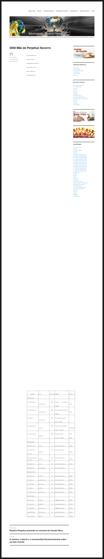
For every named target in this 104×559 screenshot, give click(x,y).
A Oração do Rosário (48, 11)
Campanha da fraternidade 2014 (80, 165)
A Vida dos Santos (77, 86)
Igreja (75, 91)
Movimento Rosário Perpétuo (80, 187)
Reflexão (76, 103)
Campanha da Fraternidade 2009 (80, 159)
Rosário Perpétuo (13, 57)
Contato (75, 75)
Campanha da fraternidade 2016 (80, 168)
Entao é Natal (77, 172)
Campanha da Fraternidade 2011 (80, 162)
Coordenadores (74, 11)
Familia (75, 89)
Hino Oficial (76, 67)
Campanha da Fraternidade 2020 (80, 171)
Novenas (76, 100)
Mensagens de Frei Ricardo (79, 97)
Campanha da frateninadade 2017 (80, 156)
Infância (75, 92)
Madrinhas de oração (78, 181)
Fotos (93, 11)
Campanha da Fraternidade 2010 (80, 160)
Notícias (39, 11)
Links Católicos (77, 73)
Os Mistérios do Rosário (62, 11)
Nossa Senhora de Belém (79, 85)
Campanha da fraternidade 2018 (80, 169)
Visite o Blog (76, 72)
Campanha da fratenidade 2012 (80, 154)
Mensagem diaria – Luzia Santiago (81, 98)
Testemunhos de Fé (85, 11)
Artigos (75, 151)
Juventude (76, 94)
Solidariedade (77, 104)
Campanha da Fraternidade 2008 (80, 157)
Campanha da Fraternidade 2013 (80, 163)
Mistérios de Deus (77, 95)
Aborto (75, 88)
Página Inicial (31, 11)
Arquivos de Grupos (14, 61)
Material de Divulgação (78, 70)
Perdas (75, 101)
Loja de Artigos (77, 69)
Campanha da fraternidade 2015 (80, 166)
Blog (75, 153)
